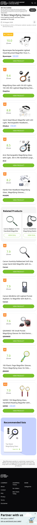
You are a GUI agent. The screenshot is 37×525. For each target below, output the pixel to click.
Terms (3, 500)
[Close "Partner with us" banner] (35, 513)
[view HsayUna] (9, 76)
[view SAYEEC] (9, 391)
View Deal (12, 235)
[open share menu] (34, 22)
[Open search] (32, 3)
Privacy (3, 497)
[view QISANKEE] (9, 322)
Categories (27, 486)
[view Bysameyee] (10, 41)
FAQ (2, 493)
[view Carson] (12, 221)
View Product (18, 61)
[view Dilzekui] (9, 111)
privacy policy (4, 12)
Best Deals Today (16, 493)
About (3, 486)
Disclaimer (4, 503)
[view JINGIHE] (9, 356)
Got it (33, 10)
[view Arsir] (9, 146)
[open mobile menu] (35, 3)
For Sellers (16, 488)
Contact (3, 490)
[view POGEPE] (9, 181)
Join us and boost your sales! (11, 521)
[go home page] (4, 2)
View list (15, 449)
